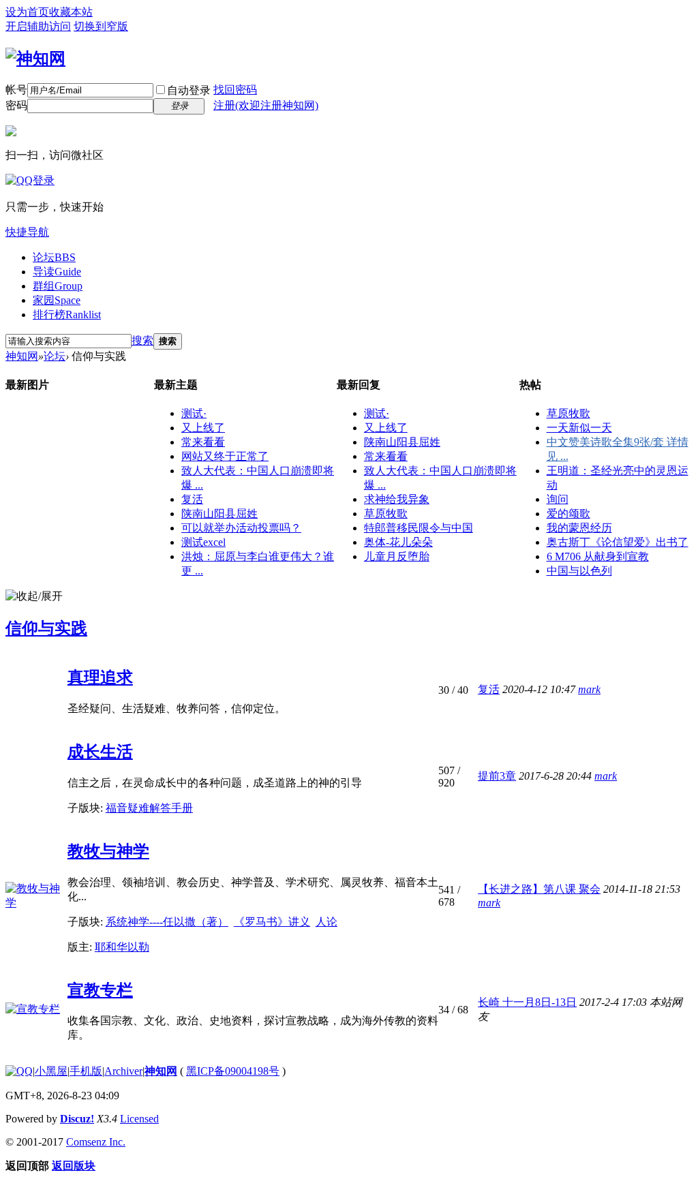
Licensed (139, 1118)
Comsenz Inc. (95, 1142)
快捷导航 (27, 232)
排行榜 (67, 314)
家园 (56, 300)
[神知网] (35, 58)
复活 (192, 499)
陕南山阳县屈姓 (219, 513)
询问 (557, 499)
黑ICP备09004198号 (232, 1071)
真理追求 (100, 677)
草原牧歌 (386, 513)
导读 (57, 271)
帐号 (16, 89)
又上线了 (203, 427)
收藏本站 (71, 12)
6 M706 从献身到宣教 (598, 556)
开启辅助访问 (38, 26)
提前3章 (497, 776)
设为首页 (27, 12)
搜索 (142, 340)
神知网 (21, 356)
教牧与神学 (108, 851)
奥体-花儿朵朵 (398, 542)
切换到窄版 (101, 26)
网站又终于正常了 (225, 456)
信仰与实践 (46, 628)
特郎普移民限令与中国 (418, 528)
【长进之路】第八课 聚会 (539, 889)
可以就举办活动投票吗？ (241, 528)
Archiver (123, 1071)
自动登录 (189, 90)
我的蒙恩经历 (579, 528)
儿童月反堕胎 (396, 556)
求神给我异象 (396, 499)
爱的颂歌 (568, 513)
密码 (16, 105)
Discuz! (77, 1118)
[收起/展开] (34, 597)
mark (589, 689)
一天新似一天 (579, 427)
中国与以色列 (579, 571)
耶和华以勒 (122, 947)
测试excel (203, 542)
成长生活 (100, 752)
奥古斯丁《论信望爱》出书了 (617, 542)
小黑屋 (51, 1071)
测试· (194, 413)
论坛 (54, 257)
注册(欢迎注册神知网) (265, 105)
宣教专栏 (100, 990)
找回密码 (235, 89)
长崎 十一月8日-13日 (527, 1002)
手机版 (86, 1071)
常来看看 (203, 442)
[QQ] (19, 1071)
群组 (57, 286)
